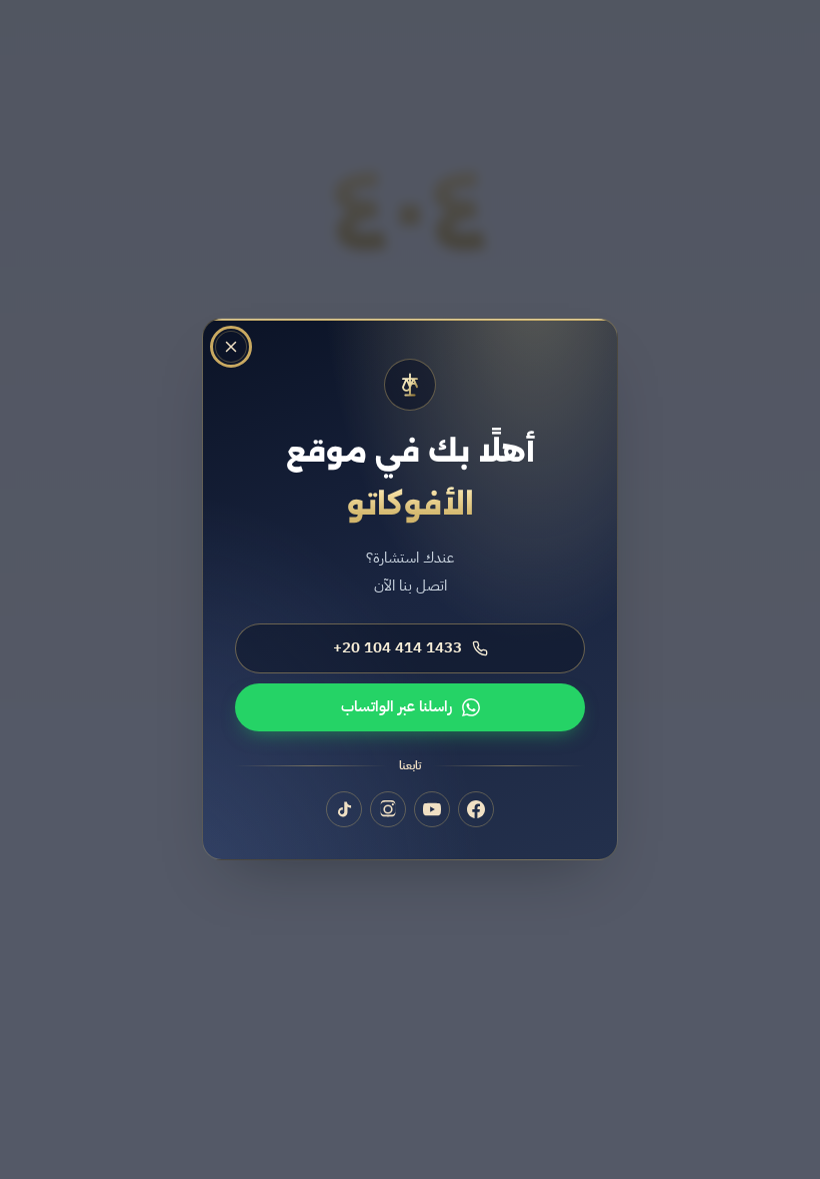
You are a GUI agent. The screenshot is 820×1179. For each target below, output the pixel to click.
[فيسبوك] (476, 810)
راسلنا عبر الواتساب (396, 706)
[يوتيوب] (432, 810)
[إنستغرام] (388, 810)
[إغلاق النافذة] (231, 347)
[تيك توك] (344, 810)
